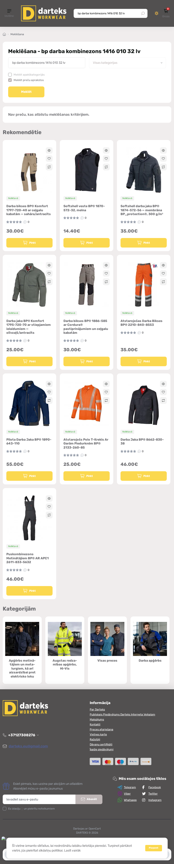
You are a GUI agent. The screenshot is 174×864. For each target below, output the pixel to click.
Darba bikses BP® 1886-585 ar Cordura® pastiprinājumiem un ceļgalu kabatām (85, 327)
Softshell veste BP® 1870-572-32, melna (84, 208)
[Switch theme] (157, 13)
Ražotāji (95, 739)
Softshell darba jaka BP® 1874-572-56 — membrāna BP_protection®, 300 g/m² (142, 210)
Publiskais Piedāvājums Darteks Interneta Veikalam (122, 714)
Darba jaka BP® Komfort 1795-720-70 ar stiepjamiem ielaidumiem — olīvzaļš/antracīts (28, 327)
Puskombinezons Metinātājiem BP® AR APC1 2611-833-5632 (27, 558)
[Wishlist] (49, 158)
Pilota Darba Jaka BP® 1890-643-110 (28, 442)
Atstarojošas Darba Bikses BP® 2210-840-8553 (141, 323)
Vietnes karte (98, 734)
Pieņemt (153, 848)
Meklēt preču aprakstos (29, 80)
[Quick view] (49, 150)
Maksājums (97, 719)
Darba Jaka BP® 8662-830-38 (142, 442)
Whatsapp (130, 800)
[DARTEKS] (43, 13)
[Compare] (49, 167)
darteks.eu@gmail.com (28, 746)
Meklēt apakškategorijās (29, 74)
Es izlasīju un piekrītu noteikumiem (31, 808)
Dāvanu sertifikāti (101, 744)
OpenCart (95, 828)
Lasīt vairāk (72, 850)
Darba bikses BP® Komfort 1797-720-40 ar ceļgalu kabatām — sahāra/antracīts (28, 210)
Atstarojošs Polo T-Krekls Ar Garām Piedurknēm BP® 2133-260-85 (85, 443)
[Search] (143, 13)
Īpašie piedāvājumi (102, 749)
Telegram (130, 787)
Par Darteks (97, 709)
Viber (127, 793)
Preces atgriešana (101, 729)
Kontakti (95, 724)
